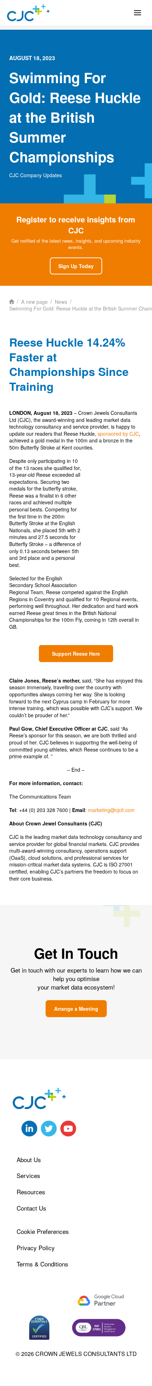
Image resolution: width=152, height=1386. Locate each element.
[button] (137, 12)
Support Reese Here (76, 653)
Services (28, 1175)
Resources (31, 1191)
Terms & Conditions (42, 1263)
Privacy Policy (36, 1247)
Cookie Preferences (43, 1231)
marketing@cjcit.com (111, 809)
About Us (29, 1159)
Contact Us (31, 1208)
